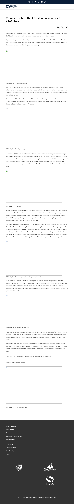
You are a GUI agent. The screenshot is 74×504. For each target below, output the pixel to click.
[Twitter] (32, 2)
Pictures (8, 433)
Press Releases (10, 439)
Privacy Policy (10, 444)
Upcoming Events (11, 426)
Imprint (8, 454)
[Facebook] (29, 2)
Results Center (10, 429)
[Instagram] (38, 2)
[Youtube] (35, 2)
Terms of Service (11, 447)
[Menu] (67, 6)
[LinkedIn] (66, 27)
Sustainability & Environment (14, 436)
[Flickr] (42, 2)
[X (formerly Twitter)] (62, 27)
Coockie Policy (10, 451)
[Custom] (45, 2)
